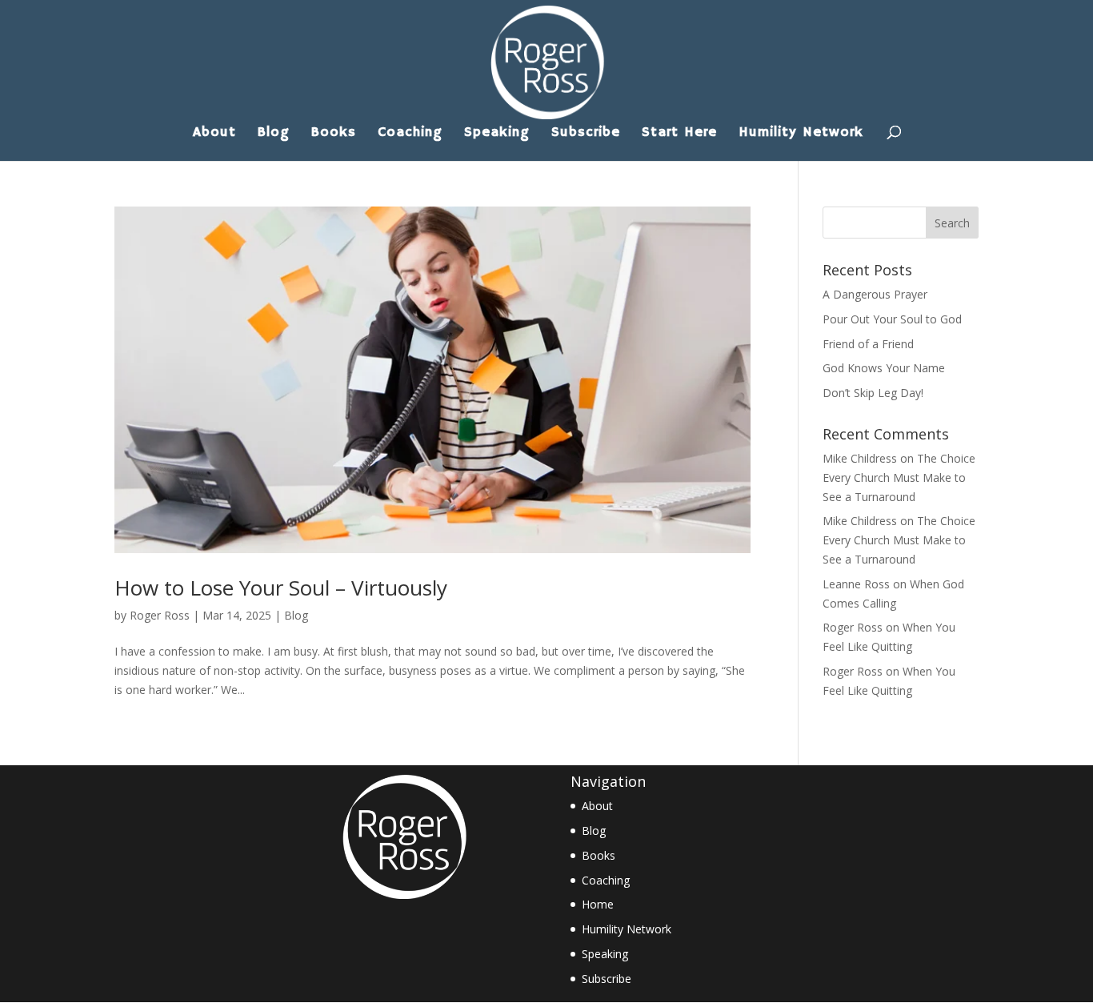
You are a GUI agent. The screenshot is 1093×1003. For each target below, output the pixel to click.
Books (333, 134)
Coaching (410, 134)
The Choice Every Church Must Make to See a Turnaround (899, 477)
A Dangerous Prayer (875, 294)
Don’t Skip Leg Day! (873, 392)
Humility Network (801, 134)
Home (598, 904)
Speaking (497, 134)
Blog (274, 134)
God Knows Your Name (884, 367)
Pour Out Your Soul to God (892, 319)
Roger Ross (160, 615)
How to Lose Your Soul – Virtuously (280, 587)
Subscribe (585, 134)
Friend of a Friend (868, 343)
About (214, 134)
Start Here (679, 134)
